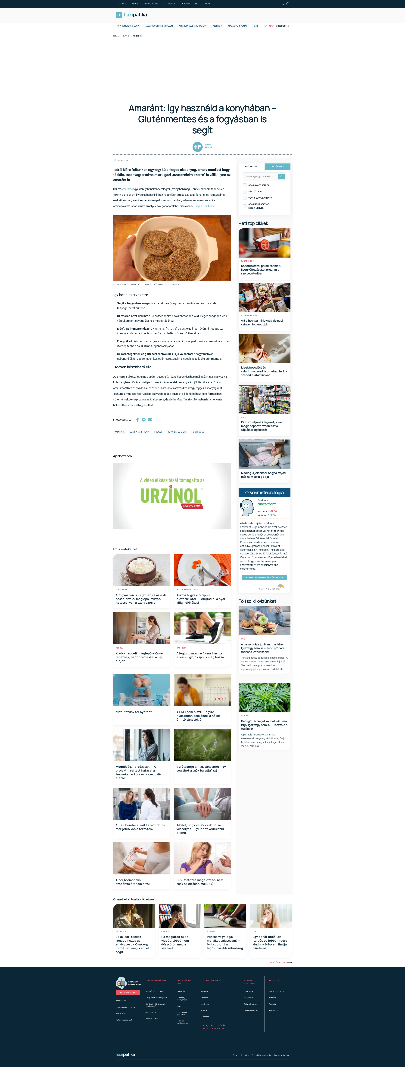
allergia (217, 26)
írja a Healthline (205, 206)
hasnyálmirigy (249, 316)
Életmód (126, 36)
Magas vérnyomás (237, 26)
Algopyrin (204, 991)
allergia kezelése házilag (193, 26)
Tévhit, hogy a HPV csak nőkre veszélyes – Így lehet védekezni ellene (200, 829)
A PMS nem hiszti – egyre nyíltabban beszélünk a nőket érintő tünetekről (199, 715)
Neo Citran (205, 1004)
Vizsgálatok (248, 997)
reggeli (119, 648)
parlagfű (246, 716)
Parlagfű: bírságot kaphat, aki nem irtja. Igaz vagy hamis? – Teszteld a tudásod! (264, 725)
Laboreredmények (202, 4)
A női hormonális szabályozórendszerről (133, 882)
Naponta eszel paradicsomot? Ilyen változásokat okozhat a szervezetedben (261, 269)
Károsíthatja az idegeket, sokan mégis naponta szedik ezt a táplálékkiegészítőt (262, 426)
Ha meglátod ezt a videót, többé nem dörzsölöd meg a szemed (175, 942)
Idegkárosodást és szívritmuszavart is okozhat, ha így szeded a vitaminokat (264, 371)
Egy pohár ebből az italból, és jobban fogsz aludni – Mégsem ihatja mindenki (269, 942)
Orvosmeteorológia (128, 26)
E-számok (273, 1010)
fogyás (158, 432)
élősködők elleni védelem (159, 26)
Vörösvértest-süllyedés (155, 991)
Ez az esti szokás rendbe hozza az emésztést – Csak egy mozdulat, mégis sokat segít (132, 944)
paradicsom (247, 261)
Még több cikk (277, 962)
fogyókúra (198, 432)
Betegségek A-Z (170, 4)
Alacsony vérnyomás (182, 998)
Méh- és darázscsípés (183, 1022)
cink (243, 417)
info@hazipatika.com (280, 1055)
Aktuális (122, 4)
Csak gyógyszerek (258, 185)
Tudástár (272, 1004)
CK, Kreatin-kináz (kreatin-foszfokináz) (156, 1005)
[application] (172, 496)
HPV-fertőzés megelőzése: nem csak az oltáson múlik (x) (200, 882)
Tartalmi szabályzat (124, 1020)
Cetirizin (204, 997)
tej (254, 931)
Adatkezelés (121, 1013)
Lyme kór (258, 26)
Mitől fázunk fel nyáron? (134, 712)
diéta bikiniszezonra (187, 590)
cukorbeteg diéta (177, 432)
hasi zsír (181, 648)
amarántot (127, 189)
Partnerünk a (265, 589)
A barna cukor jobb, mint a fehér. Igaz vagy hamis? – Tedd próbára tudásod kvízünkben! (262, 648)
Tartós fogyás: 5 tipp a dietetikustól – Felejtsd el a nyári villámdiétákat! (201, 599)
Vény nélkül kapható (260, 198)
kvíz (243, 639)
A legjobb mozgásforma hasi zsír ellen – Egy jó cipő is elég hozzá (201, 655)
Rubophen (205, 1016)
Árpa (179, 1006)
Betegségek (248, 991)
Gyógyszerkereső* (211, 980)
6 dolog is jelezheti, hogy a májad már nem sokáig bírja (263, 475)
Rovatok (134, 4)
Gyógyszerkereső (151, 4)
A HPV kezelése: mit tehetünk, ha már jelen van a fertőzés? (140, 827)
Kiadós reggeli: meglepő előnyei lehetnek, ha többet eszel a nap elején (140, 657)
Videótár (272, 997)
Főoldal (116, 36)
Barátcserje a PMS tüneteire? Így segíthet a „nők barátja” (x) (201, 768)
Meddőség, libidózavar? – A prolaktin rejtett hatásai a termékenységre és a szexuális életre (139, 772)
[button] (157, 982)
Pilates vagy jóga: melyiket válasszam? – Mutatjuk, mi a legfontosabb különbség (225, 942)
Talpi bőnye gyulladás (182, 1013)
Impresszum (121, 1000)
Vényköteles (255, 192)
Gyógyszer (251, 166)
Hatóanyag (277, 166)
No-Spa (204, 1010)
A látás (165, 931)
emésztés (121, 931)
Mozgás (211, 931)
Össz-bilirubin (151, 1012)
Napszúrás (182, 991)
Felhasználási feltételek (125, 1007)
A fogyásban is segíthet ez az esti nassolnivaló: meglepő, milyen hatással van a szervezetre (141, 599)
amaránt (119, 432)
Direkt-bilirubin (152, 1019)
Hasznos (186, 4)
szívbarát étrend (139, 432)
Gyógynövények (250, 1004)
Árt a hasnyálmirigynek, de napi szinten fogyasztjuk (262, 322)
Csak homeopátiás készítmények (258, 206)
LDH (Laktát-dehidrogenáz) (156, 997)
